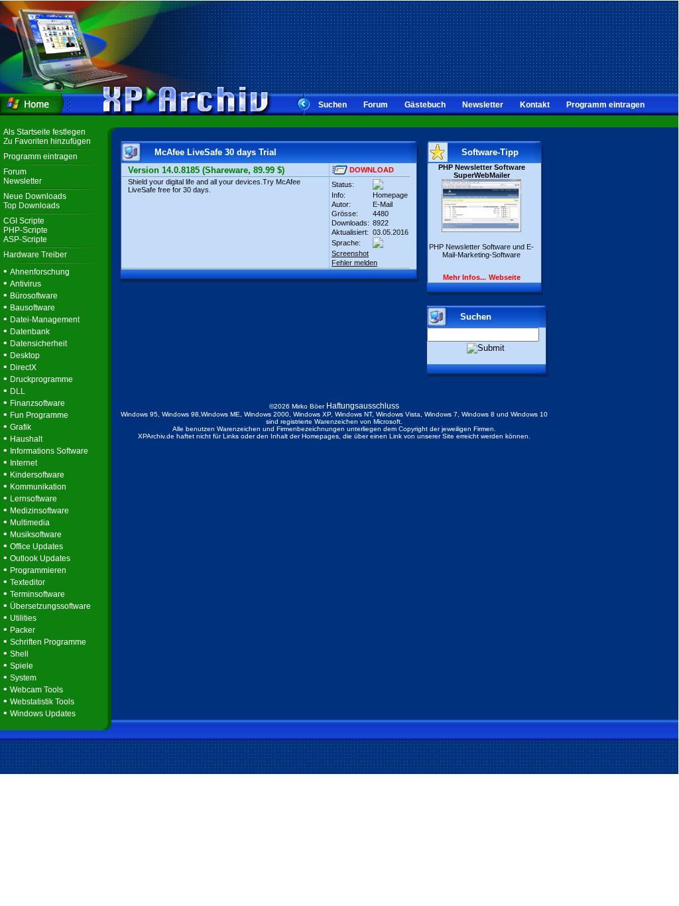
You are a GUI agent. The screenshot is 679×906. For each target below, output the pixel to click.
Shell (19, 654)
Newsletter (482, 104)
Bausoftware (32, 307)
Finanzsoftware (37, 403)
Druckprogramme (41, 379)
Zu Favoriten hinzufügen (47, 141)
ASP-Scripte (25, 239)
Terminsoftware (37, 594)
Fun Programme (39, 415)
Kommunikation (38, 486)
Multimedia (30, 522)
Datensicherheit (38, 343)
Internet (23, 463)
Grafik (20, 427)
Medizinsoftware (39, 510)
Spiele (21, 666)
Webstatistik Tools (42, 701)
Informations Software (49, 451)
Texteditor (27, 582)
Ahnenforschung (40, 272)
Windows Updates (43, 713)
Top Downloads (31, 205)
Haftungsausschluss (362, 406)
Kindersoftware (37, 475)
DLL (17, 391)
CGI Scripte (23, 221)
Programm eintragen (605, 104)
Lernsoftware (33, 498)
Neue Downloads (34, 196)
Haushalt (26, 439)
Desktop (25, 355)
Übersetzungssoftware (50, 606)
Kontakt (535, 104)
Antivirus (25, 284)
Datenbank (30, 331)
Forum (375, 104)
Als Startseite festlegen (44, 132)
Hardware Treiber (35, 254)
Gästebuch (425, 104)
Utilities (23, 618)
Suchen (332, 104)
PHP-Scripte (25, 230)
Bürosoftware (34, 295)
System (23, 677)
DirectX (23, 367)
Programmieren (38, 570)
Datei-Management (45, 319)
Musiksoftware (36, 534)
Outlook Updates (40, 558)
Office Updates (36, 546)
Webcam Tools (36, 689)
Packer (22, 630)
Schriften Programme (48, 642)
